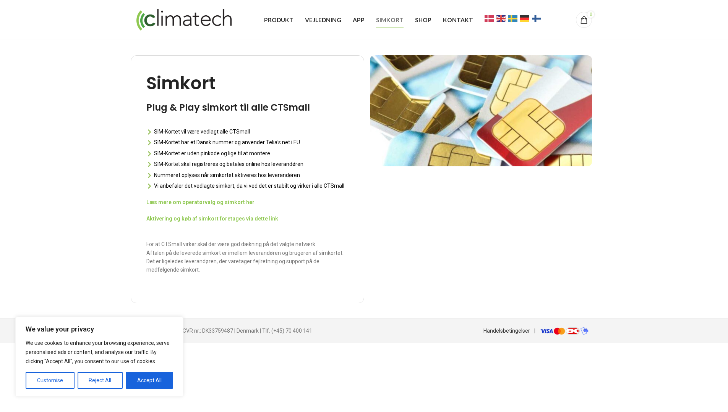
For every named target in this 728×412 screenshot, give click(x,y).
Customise (50, 380)
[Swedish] (513, 18)
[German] (525, 18)
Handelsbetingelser (506, 331)
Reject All (100, 380)
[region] (99, 357)
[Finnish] (537, 18)
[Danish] (490, 18)
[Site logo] (184, 19)
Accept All (149, 380)
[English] (501, 18)
